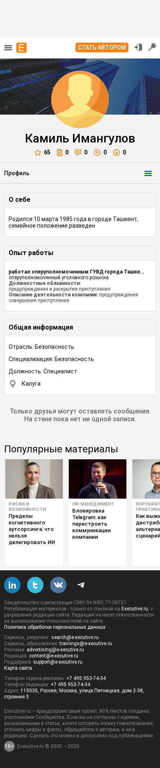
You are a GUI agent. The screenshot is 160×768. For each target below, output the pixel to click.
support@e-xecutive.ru (57, 662)
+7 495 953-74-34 (86, 678)
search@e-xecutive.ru (75, 637)
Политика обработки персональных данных (54, 627)
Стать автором (102, 47)
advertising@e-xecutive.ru (55, 650)
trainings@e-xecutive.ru (85, 643)
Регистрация (152, 47)
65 (47, 152)
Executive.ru (134, 609)
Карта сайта (18, 668)
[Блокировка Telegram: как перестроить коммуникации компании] (97, 479)
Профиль (17, 173)
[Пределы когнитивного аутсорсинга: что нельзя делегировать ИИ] (34, 479)
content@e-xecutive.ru (53, 656)
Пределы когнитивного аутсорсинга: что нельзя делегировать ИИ (32, 529)
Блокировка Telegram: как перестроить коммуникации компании (91, 524)
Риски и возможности (27, 506)
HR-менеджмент (93, 504)
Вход (138, 47)
